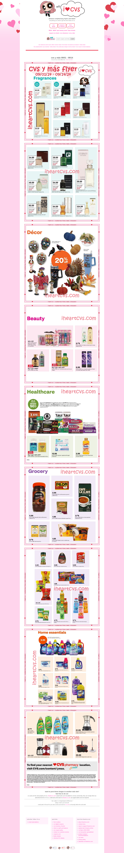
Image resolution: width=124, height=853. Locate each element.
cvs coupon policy (58, 830)
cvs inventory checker (59, 826)
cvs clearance (64, 33)
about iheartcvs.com (83, 822)
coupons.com (57, 834)
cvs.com (67, 804)
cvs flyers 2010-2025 (84, 830)
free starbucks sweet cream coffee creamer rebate (50, 44)
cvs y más (72, 33)
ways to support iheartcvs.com (86, 826)
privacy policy (82, 839)
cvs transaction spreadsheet (85, 832)
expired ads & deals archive (85, 828)
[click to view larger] (62, 101)
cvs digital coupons (58, 824)
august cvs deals (54, 33)
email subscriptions (33, 822)
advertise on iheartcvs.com (85, 841)
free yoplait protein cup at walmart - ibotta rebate (45, 46)
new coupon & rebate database (83, 46)
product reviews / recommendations (83, 834)
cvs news (80, 837)
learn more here (69, 59)
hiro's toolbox (57, 822)
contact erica (81, 824)
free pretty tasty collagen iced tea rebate (66, 46)
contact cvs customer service (61, 832)
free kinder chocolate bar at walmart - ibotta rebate (73, 44)
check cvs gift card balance (60, 828)
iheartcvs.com (52, 795)
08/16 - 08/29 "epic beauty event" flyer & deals (62, 30)
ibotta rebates (57, 836)
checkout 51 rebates (58, 838)
